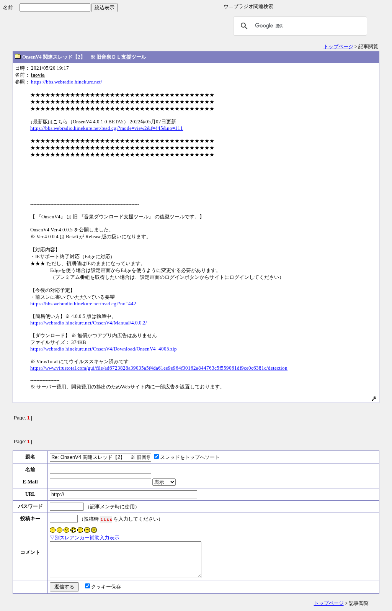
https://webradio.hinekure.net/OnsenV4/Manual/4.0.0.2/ (88, 323)
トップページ (338, 46)
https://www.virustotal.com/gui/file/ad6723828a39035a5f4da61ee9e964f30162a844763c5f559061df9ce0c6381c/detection (158, 368)
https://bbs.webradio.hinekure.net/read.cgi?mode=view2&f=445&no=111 (106, 128)
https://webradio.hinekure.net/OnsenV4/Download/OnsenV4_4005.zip (103, 349)
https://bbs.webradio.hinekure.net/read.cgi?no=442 (83, 303)
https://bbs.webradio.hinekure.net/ (66, 82)
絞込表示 (104, 7)
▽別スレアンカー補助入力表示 (84, 538)
